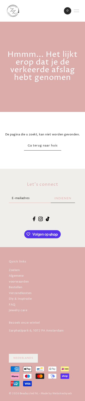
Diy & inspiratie (20, 299)
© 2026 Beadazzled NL (24, 393)
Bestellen (15, 287)
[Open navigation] (76, 10)
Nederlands (23, 358)
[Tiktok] (47, 219)
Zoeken (14, 270)
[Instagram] (40, 219)
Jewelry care (18, 310)
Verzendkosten (20, 293)
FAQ (12, 305)
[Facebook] (34, 219)
